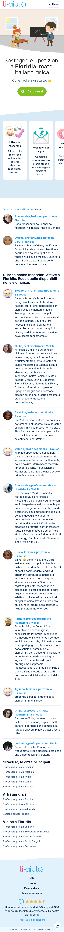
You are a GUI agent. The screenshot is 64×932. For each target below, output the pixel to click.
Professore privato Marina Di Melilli (22, 836)
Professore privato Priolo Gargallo (22, 841)
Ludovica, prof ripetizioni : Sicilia (36, 743)
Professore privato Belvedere (19, 846)
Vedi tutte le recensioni (32, 919)
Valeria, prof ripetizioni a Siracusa (37, 449)
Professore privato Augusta (18, 771)
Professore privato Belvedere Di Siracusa (26, 831)
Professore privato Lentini (17, 781)
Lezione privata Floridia (16, 813)
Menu (55, 4)
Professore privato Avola (17, 776)
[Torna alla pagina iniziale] (15, 4)
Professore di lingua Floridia (18, 804)
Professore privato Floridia (18, 799)
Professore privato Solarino (18, 826)
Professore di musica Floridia (19, 809)
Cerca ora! (35, 91)
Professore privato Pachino (18, 786)
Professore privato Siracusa (18, 767)
